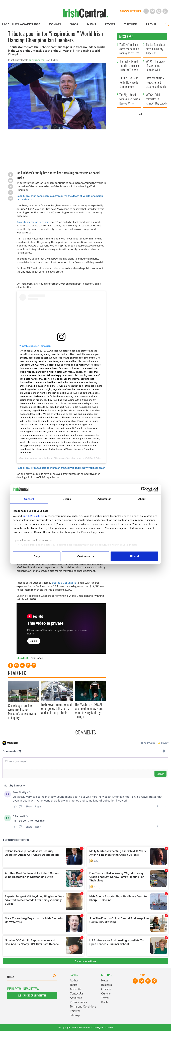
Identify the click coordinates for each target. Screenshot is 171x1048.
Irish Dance (36, 657)
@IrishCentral (37, 59)
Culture (106, 993)
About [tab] (142, 498)
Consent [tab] (29, 498)
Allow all (134, 556)
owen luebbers (45, 458)
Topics (73, 984)
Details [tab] (67, 498)
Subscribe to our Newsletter (32, 995)
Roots (104, 1002)
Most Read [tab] (126, 36)
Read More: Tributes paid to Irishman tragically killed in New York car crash (61, 467)
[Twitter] (152, 11)
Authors (75, 980)
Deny (37, 556)
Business (106, 984)
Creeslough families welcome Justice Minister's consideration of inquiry (22, 711)
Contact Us (76, 993)
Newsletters (130, 11)
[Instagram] (158, 11)
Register (75, 1011)
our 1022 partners (34, 516)
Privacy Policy (78, 1002)
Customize (83, 556)
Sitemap (75, 1015)
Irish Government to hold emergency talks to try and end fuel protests (56, 708)
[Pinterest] (165, 11)
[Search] (167, 25)
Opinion (106, 989)
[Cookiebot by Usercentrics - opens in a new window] (143, 489)
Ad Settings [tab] (104, 498)
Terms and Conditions (83, 1006)
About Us (75, 989)
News (104, 980)
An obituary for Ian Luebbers (33, 221)
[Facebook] (146, 11)
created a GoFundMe (64, 582)
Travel (105, 998)
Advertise (76, 998)
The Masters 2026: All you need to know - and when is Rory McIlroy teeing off (89, 710)
